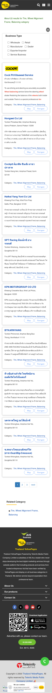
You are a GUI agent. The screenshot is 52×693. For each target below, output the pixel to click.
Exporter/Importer (18, 50)
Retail (27, 42)
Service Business (18, 54)
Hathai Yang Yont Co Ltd (17, 196)
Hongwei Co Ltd (13, 118)
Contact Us (9, 597)
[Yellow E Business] (15, 607)
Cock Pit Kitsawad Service (18, 75)
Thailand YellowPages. (33, 673)
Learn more (21, 690)
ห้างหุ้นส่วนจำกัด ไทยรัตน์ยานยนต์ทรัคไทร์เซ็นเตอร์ (19, 375)
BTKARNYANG (12, 330)
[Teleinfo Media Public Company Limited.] (26, 665)
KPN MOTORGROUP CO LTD (20, 286)
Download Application (38, 615)
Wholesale (15, 42)
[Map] (29, 108)
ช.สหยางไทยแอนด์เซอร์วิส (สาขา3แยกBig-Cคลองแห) (18, 451)
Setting (35, 687)
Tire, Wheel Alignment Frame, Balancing (29, 104)
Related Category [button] (16, 501)
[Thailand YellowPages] (21, 607)
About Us (9, 585)
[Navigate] (41, 108)
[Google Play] (39, 627)
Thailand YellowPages (26, 549)
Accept (41, 687)
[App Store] (39, 620)
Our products (10, 591)
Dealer (31, 46)
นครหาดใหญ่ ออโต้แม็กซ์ (17, 420)
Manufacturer (16, 46)
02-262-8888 (27, 642)
